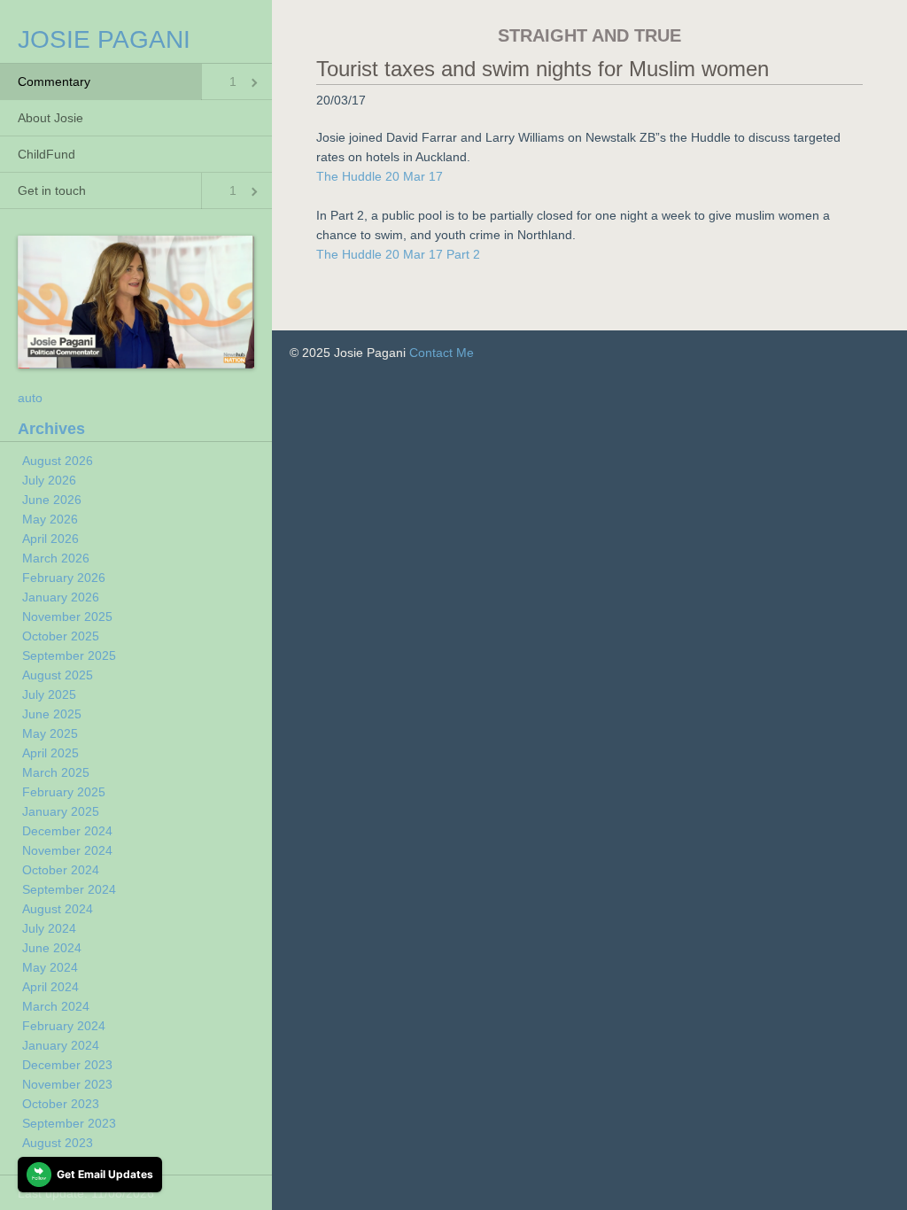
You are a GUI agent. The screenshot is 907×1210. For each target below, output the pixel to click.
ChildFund (46, 154)
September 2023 (69, 1123)
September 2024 (69, 889)
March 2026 (55, 558)
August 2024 (57, 909)
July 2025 (49, 694)
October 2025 (60, 636)
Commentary (54, 81)
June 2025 (51, 714)
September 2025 (69, 655)
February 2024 (63, 1026)
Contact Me (441, 352)
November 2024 (67, 850)
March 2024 (55, 1006)
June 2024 (51, 948)
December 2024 (67, 831)
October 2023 (60, 1104)
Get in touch (52, 190)
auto (30, 398)
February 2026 (63, 577)
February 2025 (63, 792)
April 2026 (50, 538)
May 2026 (50, 519)
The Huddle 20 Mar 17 (379, 176)
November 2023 (67, 1084)
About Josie (50, 118)
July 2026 (49, 480)
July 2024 (49, 928)
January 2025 (60, 811)
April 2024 (50, 987)
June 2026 (51, 500)
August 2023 (57, 1143)
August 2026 (57, 461)
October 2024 (60, 870)
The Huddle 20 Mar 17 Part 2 (398, 254)
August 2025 (57, 675)
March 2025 (55, 772)
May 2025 (50, 733)
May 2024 (50, 967)
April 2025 (50, 753)
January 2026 (60, 597)
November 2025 (67, 616)
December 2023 (67, 1065)
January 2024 (60, 1045)
